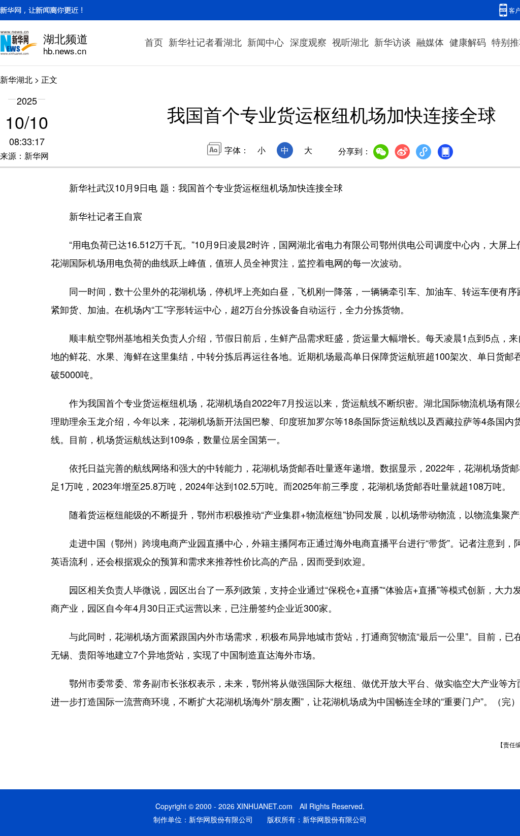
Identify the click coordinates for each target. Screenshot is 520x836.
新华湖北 (16, 79)
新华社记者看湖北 (205, 41)
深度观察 (308, 41)
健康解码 (467, 41)
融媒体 (430, 41)
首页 (154, 41)
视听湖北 (350, 41)
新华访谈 (392, 41)
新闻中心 (265, 41)
